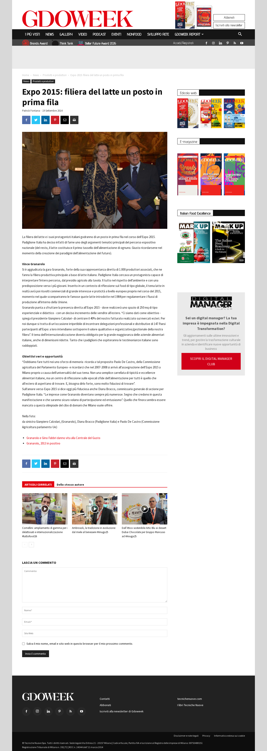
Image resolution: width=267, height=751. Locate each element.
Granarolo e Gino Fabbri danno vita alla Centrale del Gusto (63, 438)
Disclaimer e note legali (186, 735)
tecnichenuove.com (189, 699)
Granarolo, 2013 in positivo (43, 443)
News (50, 34)
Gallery (66, 34)
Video (82, 34)
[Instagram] (213, 42)
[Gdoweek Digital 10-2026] (211, 172)
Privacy (206, 735)
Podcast (99, 34)
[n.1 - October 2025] (193, 243)
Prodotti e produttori (55, 75)
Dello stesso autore (70, 484)
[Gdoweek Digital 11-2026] (204, 23)
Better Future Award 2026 (100, 43)
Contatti (105, 699)
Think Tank (66, 43)
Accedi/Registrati (183, 43)
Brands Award (39, 43)
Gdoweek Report (187, 34)
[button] (240, 34)
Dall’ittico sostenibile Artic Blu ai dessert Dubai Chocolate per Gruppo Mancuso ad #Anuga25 (144, 532)
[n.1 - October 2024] (228, 243)
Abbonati (229, 17)
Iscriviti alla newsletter (229, 25)
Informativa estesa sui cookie (229, 735)
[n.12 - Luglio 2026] (185, 16)
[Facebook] (206, 42)
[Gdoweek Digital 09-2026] (234, 172)
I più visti (32, 34)
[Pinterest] (227, 42)
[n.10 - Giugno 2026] (234, 114)
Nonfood (134, 34)
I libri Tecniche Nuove (190, 705)
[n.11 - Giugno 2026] (211, 114)
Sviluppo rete (158, 34)
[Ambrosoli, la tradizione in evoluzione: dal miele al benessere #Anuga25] (94, 508)
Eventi (116, 34)
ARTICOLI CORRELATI (38, 484)
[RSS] (235, 42)
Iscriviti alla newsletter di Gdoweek (122, 711)
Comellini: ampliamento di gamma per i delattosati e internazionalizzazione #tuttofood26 (44, 532)
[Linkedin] (220, 42)
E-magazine (188, 141)
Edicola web (188, 93)
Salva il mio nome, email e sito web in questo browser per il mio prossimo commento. (79, 643)
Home (25, 75)
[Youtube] (242, 42)
